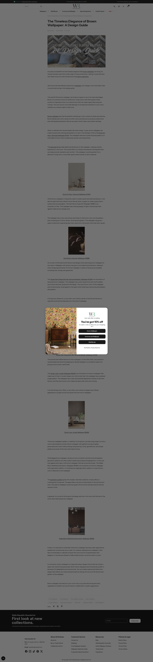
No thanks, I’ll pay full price (92, 347)
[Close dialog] (105, 309)
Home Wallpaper (92, 331)
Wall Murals (92, 342)
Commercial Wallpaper (92, 336)
